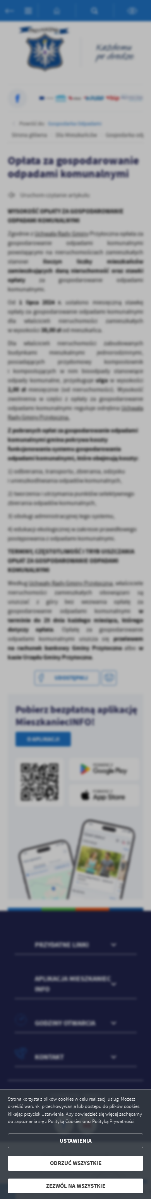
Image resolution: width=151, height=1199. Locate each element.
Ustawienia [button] (76, 1141)
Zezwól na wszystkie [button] (75, 1186)
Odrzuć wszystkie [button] (75, 1163)
